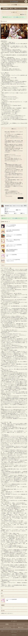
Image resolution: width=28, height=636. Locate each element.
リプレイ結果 (15, 17)
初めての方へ (21, 627)
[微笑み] (3, 242)
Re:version (15, 632)
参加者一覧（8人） (5, 221)
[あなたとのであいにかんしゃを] (3, 232)
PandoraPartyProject (14, 1)
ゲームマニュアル (7, 627)
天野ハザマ (8, 208)
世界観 (7, 624)
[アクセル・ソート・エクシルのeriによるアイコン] (3, 237)
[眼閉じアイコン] (3, 227)
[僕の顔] (3, 257)
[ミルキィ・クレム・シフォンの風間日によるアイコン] (3, 247)
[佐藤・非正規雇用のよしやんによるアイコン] (3, 252)
